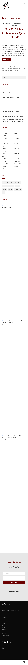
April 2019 (16, 135)
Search (14, 662)
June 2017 (16, 156)
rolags (5, 70)
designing (4, 186)
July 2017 (4, 156)
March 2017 (4, 161)
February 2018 (5, 151)
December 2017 (17, 151)
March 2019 (4, 138)
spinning (22, 66)
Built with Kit (14, 591)
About (3, 627)
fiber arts (20, 68)
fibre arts (17, 66)
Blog (11, 66)
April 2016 (4, 169)
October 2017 (17, 153)
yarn (3, 192)
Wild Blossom (6, 92)
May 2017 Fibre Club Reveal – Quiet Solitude (14, 33)
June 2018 (16, 146)
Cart (21, 661)
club (14, 66)
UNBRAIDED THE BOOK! (17, 116)
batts (8, 66)
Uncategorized (18, 189)
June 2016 (4, 166)
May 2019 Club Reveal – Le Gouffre (11, 97)
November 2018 (17, 141)
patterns (4, 189)
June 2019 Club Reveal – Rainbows (11, 95)
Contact (4, 633)
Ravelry (4, 655)
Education (4, 629)
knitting (17, 186)
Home (3, 623)
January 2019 (17, 138)
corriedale (15, 68)
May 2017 (4, 158)
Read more (6, 59)
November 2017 (5, 153)
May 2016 (16, 166)
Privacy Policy (5, 635)
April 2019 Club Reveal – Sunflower (11, 100)
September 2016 (17, 163)
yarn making (15, 70)
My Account (4, 662)
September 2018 (17, 143)
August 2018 (4, 146)
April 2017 (16, 158)
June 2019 (4, 135)
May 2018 (4, 148)
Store (3, 625)
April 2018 (16, 148)
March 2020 (4, 133)
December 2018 (5, 141)
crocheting (17, 182)
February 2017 (17, 161)
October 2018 (5, 143)
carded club (9, 68)
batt (5, 68)
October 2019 (17, 133)
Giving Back (6, 90)
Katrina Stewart (19, 23)
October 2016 (5, 163)
